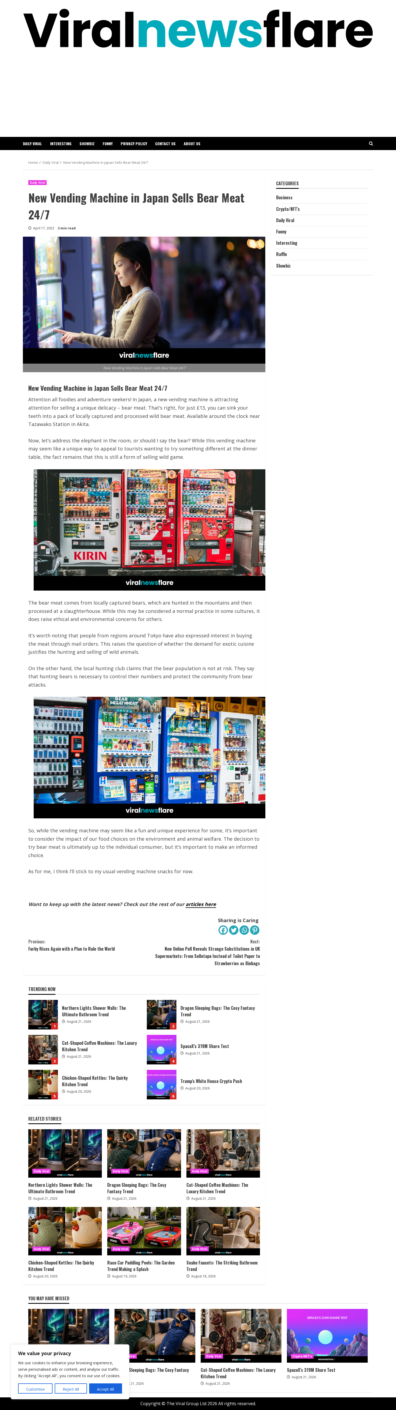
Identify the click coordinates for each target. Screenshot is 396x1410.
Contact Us (165, 143)
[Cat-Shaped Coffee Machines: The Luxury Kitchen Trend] (223, 1153)
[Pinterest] (254, 930)
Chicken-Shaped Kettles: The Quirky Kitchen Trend (43, 1084)
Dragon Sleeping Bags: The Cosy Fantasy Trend (161, 1014)
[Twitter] (233, 930)
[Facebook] (223, 930)
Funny (108, 143)
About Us (192, 143)
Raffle (281, 254)
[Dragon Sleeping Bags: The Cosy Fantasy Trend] (144, 1153)
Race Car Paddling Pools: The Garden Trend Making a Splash (141, 1265)
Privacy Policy (134, 143)
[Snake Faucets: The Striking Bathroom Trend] (223, 1231)
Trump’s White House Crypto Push (161, 1084)
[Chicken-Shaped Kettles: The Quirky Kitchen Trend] (65, 1231)
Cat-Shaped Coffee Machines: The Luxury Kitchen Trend (43, 1049)
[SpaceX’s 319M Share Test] (327, 1336)
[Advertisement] (198, 88)
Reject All (71, 1389)
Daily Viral (32, 143)
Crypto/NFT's (288, 209)
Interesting (60, 143)
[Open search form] (371, 143)
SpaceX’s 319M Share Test (161, 1049)
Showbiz (87, 143)
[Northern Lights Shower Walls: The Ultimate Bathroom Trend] (65, 1153)
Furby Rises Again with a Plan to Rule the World (71, 945)
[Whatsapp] (244, 930)
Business (284, 197)
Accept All (105, 1389)
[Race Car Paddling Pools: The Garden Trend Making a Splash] (144, 1231)
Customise (35, 1389)
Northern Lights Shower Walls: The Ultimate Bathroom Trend (43, 1014)
